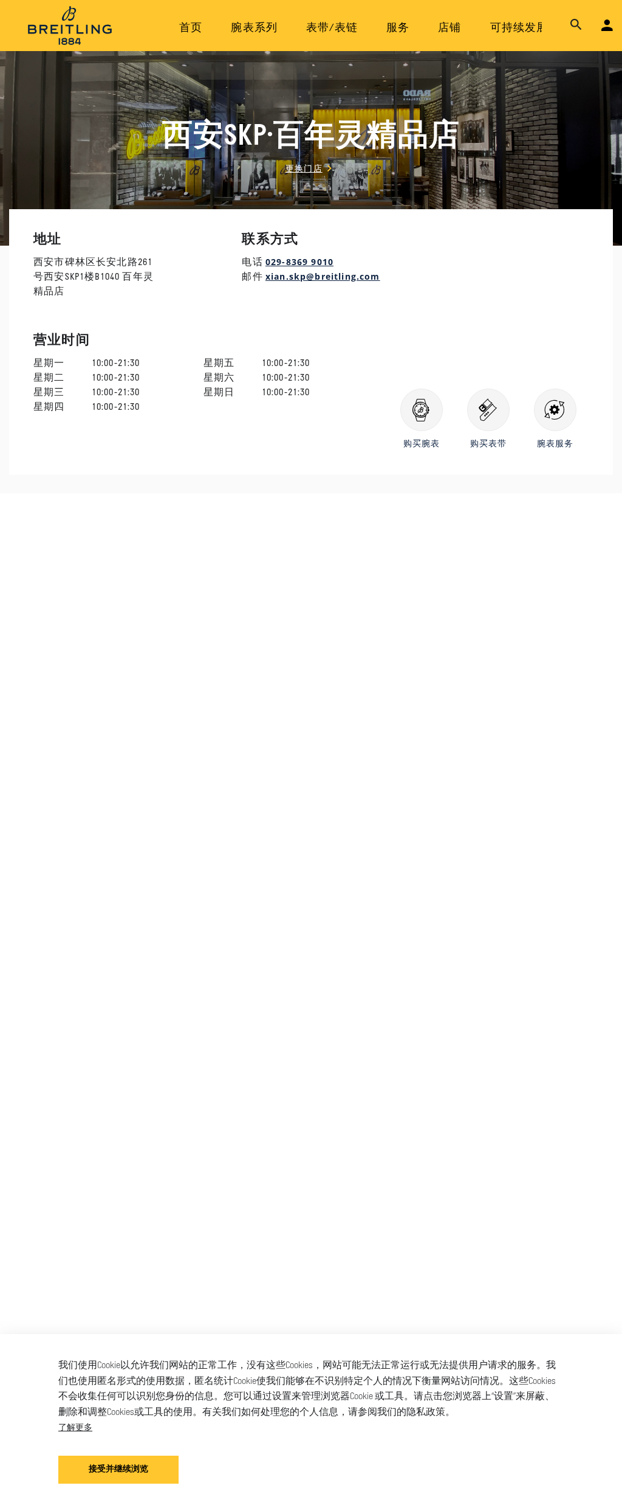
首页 (190, 28)
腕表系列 (254, 28)
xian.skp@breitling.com (322, 276)
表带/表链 (332, 28)
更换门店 (304, 168)
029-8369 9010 (299, 262)
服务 (397, 28)
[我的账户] (607, 26)
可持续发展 (519, 28)
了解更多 (75, 1427)
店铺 (449, 28)
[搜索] (576, 25)
